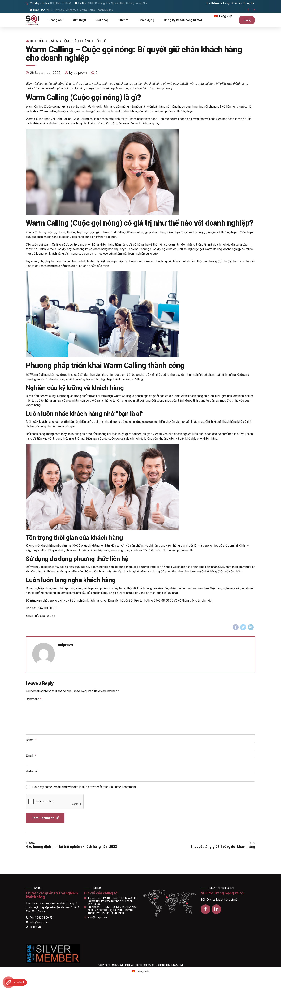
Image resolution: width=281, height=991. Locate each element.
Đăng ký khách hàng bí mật (183, 20)
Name (31, 740)
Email (31, 755)
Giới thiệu (79, 20)
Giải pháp (102, 20)
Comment (33, 699)
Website (31, 771)
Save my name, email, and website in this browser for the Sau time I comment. (84, 787)
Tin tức (123, 20)
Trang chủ (56, 20)
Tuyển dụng (146, 20)
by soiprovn (78, 73)
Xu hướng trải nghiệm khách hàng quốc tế (68, 41)
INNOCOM (177, 964)
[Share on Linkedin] (251, 627)
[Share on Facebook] (236, 627)
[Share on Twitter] (243, 627)
